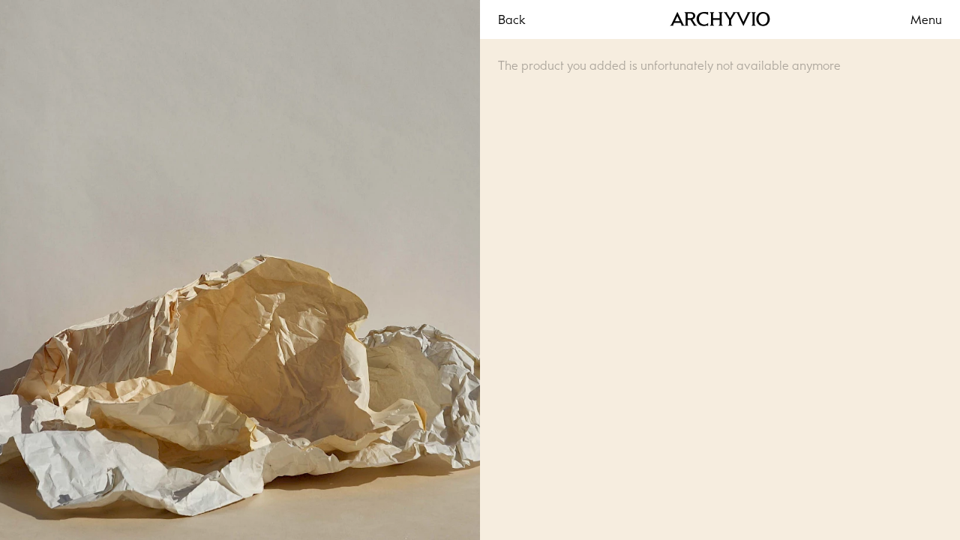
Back (511, 19)
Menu (926, 19)
